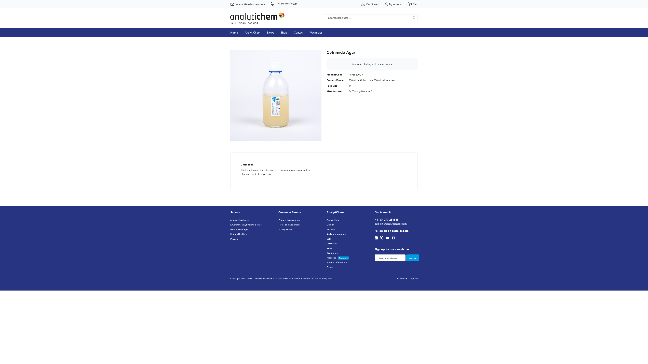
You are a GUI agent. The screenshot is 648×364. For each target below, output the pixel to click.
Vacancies (316, 32)
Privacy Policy (285, 229)
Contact (298, 32)
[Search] (414, 17)
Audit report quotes (336, 234)
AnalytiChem (252, 32)
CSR (329, 239)
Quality (330, 224)
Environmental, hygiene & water (246, 224)
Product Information (337, 262)
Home (234, 32)
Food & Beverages (239, 229)
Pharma (234, 239)
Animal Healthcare (239, 220)
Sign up (412, 258)
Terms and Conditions (289, 224)
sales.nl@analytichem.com (391, 223)
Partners (331, 229)
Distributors (332, 253)
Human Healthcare (239, 234)
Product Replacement (289, 220)
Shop (284, 32)
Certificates (332, 243)
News (270, 32)
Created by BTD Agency (406, 278)
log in (370, 64)
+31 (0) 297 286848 (386, 219)
